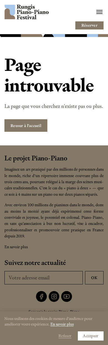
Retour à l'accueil (26, 126)
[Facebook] (41, 296)
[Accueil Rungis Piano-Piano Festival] (26, 11)
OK (94, 278)
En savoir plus (16, 247)
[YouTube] (66, 296)
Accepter (90, 336)
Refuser (64, 336)
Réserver (89, 25)
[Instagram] (54, 296)
